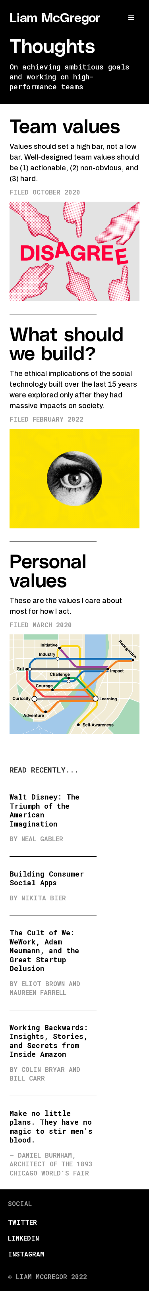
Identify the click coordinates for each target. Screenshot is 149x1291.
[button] (131, 17)
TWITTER (22, 1222)
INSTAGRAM (26, 1254)
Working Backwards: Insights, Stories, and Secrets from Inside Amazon (49, 1041)
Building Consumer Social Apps (47, 878)
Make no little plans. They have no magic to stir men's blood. (51, 1126)
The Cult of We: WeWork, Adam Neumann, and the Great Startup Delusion (44, 950)
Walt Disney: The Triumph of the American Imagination (44, 810)
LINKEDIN (23, 1238)
